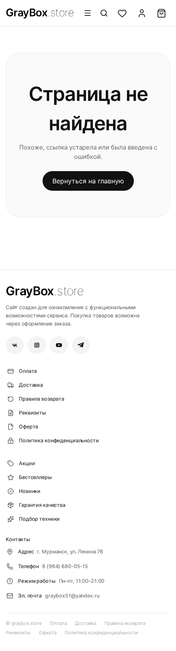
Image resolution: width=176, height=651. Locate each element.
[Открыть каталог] (87, 13)
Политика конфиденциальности (101, 632)
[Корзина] (161, 13)
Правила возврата (124, 623)
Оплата (58, 623)
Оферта (47, 632)
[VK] (15, 345)
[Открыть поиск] (104, 13)
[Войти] (142, 13)
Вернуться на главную (88, 181)
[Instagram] (37, 345)
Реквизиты (18, 632)
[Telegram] (81, 345)
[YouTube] (59, 345)
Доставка (85, 623)
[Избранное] (122, 13)
